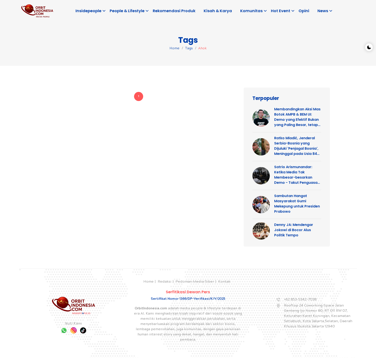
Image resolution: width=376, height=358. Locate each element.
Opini (304, 10)
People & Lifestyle (127, 10)
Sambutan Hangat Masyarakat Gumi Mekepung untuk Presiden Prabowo (297, 203)
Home (175, 48)
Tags (189, 48)
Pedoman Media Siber (195, 282)
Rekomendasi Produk (174, 10)
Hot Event (280, 10)
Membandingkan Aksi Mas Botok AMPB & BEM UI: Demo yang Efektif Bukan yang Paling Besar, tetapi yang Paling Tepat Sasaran (297, 117)
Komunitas (251, 10)
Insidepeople (88, 10)
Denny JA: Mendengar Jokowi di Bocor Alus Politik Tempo (293, 230)
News (322, 10)
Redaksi (164, 282)
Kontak (224, 282)
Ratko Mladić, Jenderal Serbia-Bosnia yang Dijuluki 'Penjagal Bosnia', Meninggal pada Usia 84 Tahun (296, 146)
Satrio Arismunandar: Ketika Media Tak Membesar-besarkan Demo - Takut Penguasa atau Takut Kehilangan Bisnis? (295, 174)
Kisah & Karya (218, 10)
